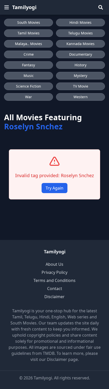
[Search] (100, 7)
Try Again (54, 188)
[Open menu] (6, 7)
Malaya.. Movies (28, 43)
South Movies (28, 22)
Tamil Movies (28, 33)
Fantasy (28, 65)
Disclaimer (54, 296)
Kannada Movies (80, 43)
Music (29, 75)
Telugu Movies (80, 33)
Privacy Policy (54, 272)
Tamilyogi (24, 7)
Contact (54, 288)
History (80, 65)
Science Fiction (28, 86)
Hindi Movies (80, 22)
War (28, 96)
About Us (54, 264)
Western (81, 96)
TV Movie (80, 86)
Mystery (80, 75)
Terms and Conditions (54, 280)
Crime (29, 54)
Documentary (80, 54)
